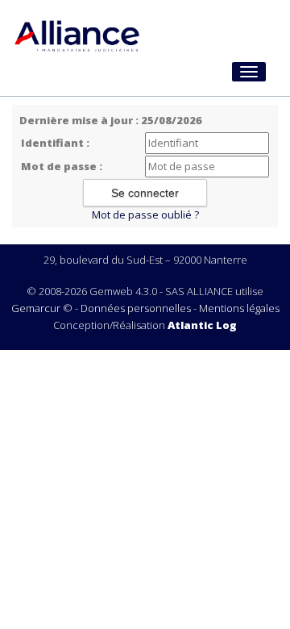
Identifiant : (55, 142)
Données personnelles (136, 308)
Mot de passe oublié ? (145, 214)
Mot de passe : (61, 166)
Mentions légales (239, 308)
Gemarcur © (41, 308)
